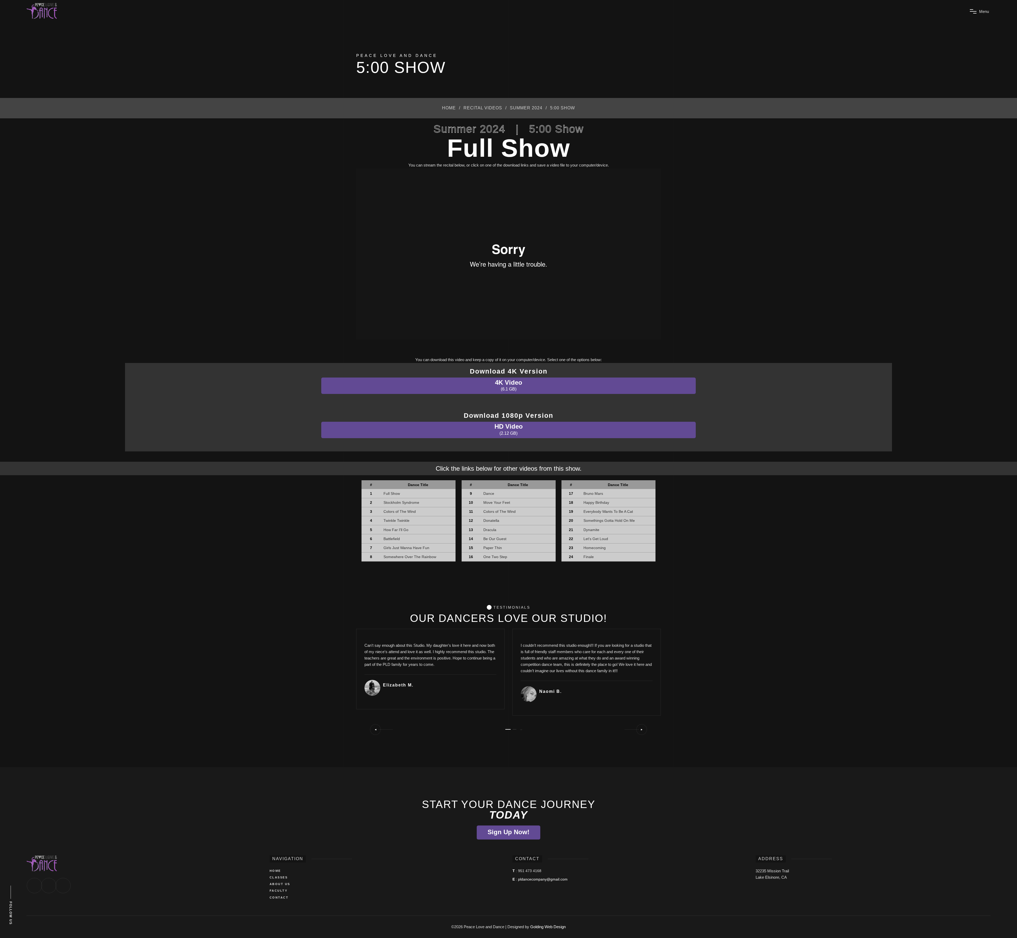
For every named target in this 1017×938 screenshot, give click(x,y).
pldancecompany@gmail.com (543, 879)
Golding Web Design (548, 926)
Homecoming (594, 548)
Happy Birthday (596, 502)
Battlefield (391, 539)
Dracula (489, 530)
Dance (488, 493)
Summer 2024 (526, 108)
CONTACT (279, 897)
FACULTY (279, 890)
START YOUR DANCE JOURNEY (508, 809)
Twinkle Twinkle (396, 520)
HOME (275, 870)
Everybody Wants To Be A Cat (608, 511)
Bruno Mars (593, 493)
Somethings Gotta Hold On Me (609, 520)
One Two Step (495, 557)
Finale (588, 557)
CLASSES (279, 877)
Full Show (391, 493)
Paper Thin (492, 548)
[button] (381, 729)
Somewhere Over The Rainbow (409, 557)
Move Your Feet (496, 502)
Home (449, 108)
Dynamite (591, 530)
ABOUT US (280, 884)
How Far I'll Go (395, 530)
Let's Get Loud (595, 539)
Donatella (491, 520)
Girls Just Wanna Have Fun (406, 548)
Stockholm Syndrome (401, 502)
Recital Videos (482, 108)
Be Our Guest (494, 539)
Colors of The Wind (399, 511)
